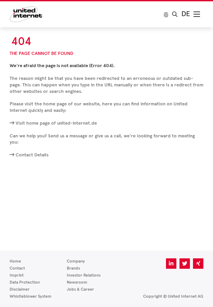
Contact (17, 268)
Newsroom (77, 282)
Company (76, 261)
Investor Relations (84, 275)
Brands (73, 268)
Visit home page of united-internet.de (56, 123)
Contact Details (32, 155)
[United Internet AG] (26, 13)
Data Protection (25, 282)
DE (185, 13)
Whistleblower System (30, 296)
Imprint (17, 275)
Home (15, 261)
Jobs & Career (80, 289)
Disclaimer (20, 289)
